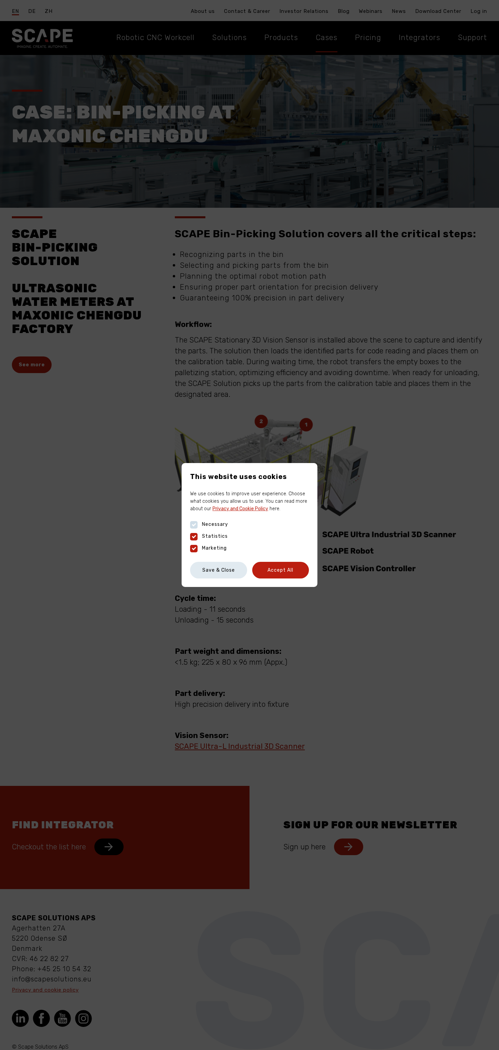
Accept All (280, 570)
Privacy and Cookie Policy (240, 509)
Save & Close (218, 570)
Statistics (215, 536)
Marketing (214, 548)
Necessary (215, 524)
